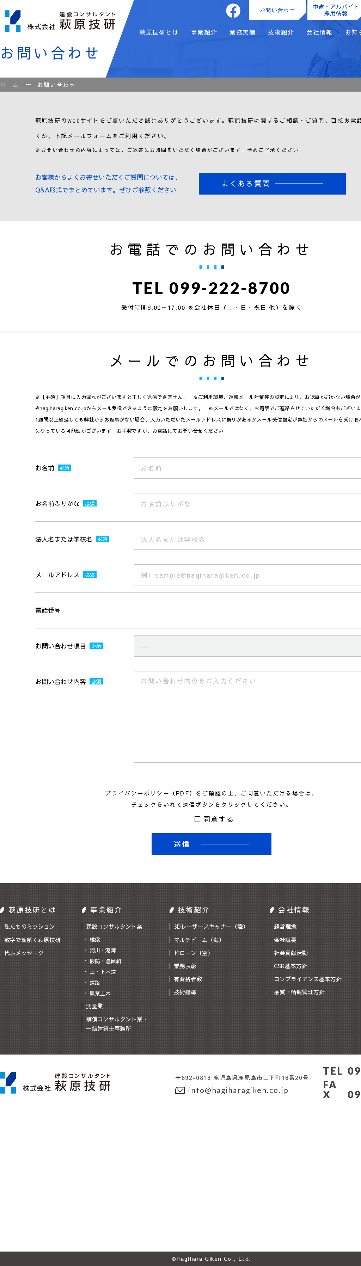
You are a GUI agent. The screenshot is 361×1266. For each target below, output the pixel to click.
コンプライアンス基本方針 (308, 979)
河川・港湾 (103, 950)
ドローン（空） (193, 953)
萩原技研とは (159, 32)
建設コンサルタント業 (114, 926)
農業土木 (100, 993)
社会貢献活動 (291, 953)
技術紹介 (281, 32)
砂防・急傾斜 (105, 961)
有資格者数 (188, 979)
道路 (95, 982)
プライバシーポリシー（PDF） (150, 793)
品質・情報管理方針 (299, 992)
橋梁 (95, 939)
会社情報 (319, 32)
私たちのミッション (29, 926)
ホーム (9, 84)
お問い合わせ (277, 10)
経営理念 (285, 926)
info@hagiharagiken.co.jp (238, 1090)
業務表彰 (185, 966)
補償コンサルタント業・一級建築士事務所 (117, 1023)
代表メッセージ (24, 953)
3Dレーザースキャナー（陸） (211, 926)
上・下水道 (103, 971)
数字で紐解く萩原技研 (32, 940)
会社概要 (285, 940)
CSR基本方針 (290, 966)
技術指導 (185, 992)
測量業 (94, 1006)
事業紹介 (204, 32)
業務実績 (243, 32)
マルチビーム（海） (199, 940)
